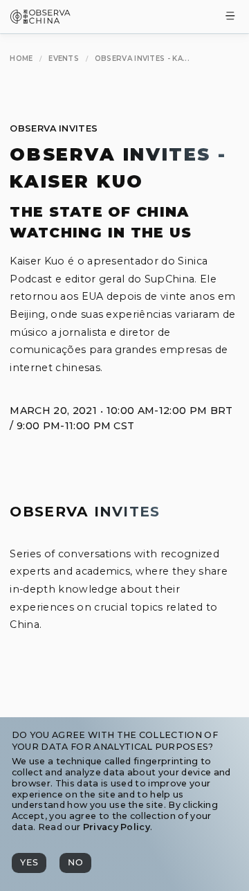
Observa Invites (54, 128)
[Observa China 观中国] (40, 19)
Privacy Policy (116, 827)
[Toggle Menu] (230, 17)
